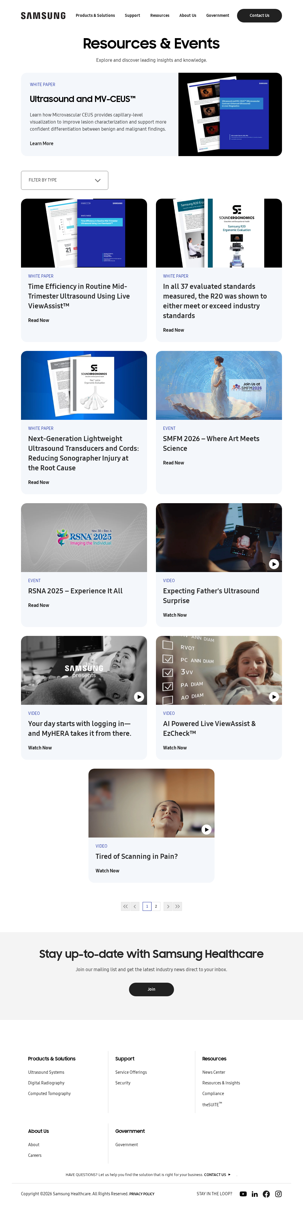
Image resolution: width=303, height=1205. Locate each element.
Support (132, 15)
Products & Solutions (95, 15)
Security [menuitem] (122, 1083)
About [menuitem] (33, 1144)
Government (217, 15)
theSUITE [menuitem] (212, 1104)
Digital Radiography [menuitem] (46, 1083)
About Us (187, 15)
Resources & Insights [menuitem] (221, 1083)
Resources (159, 15)
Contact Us (259, 15)
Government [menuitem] (126, 1144)
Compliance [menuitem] (213, 1093)
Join (151, 989)
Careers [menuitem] (34, 1155)
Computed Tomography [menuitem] (49, 1093)
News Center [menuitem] (213, 1072)
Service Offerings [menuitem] (131, 1072)
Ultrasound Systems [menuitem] (46, 1072)
